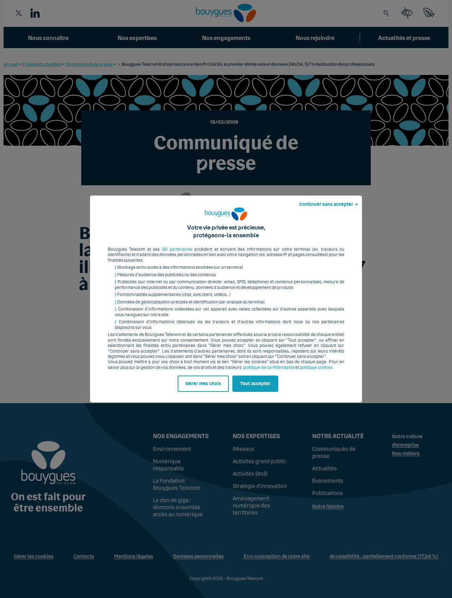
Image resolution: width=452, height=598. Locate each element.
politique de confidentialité (269, 367)
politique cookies (316, 367)
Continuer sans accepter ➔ (328, 204)
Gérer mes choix (203, 384)
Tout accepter (255, 384)
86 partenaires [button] (177, 249)
